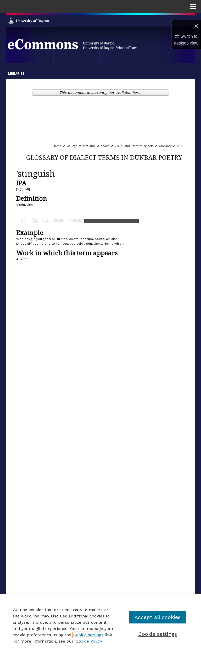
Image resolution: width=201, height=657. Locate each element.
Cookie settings (88, 634)
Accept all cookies (158, 617)
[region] (100, 625)
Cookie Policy (89, 641)
